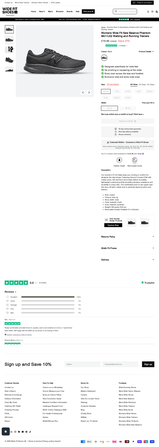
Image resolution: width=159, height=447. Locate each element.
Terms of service (35, 441)
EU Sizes (150, 85)
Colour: (106, 52)
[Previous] (83, 92)
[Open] (6, 431)
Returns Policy (108, 236)
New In (42, 11)
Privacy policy (48, 441)
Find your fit (88, 11)
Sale (77, 11)
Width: (104, 103)
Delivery (105, 259)
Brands (70, 11)
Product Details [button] (145, 52)
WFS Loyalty (55, 2)
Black (104, 58)
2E (108, 108)
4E (126, 108)
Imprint (58, 441)
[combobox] (125, 11)
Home (33, 11)
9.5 (115, 98)
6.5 (104, 91)
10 (127, 98)
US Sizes (142, 85)
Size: (127, 84)
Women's (59, 11)
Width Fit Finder (109, 248)
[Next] (88, 92)
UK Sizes (133, 84)
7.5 (126, 91)
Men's (50, 11)
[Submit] (115, 11)
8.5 (148, 91)
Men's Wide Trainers (22, 2)
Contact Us (9, 2)
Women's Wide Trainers (40, 2)
